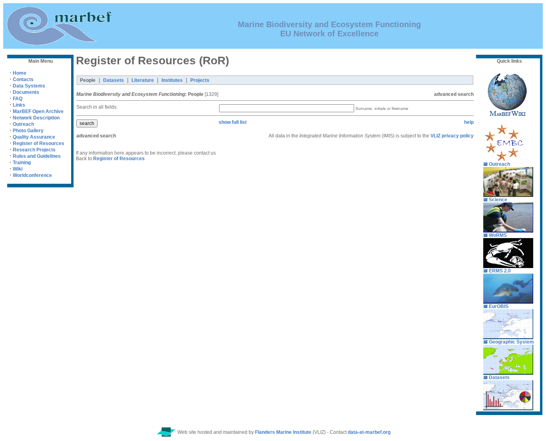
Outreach (23, 124)
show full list (233, 122)
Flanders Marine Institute (283, 432)
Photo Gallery (28, 130)
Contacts (23, 79)
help (469, 122)
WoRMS (498, 235)
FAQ (17, 98)
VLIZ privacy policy (452, 136)
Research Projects (34, 150)
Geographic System (511, 342)
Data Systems (29, 86)
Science (498, 200)
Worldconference (32, 175)
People (88, 80)
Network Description (36, 118)
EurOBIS (498, 306)
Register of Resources (38, 143)
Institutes (172, 80)
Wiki (17, 169)
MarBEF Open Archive (38, 111)
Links (19, 105)
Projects (199, 80)
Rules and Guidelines (37, 156)
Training (22, 162)
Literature (143, 80)
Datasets (113, 80)
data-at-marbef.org (369, 432)
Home (18, 73)
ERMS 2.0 (500, 271)
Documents (26, 92)
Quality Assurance (34, 137)
